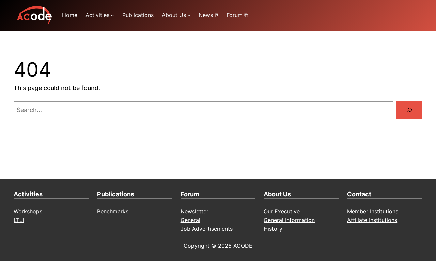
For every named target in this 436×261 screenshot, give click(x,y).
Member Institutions (372, 211)
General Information (289, 220)
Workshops (28, 211)
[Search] (409, 110)
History (273, 228)
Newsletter (194, 211)
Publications (115, 194)
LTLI (19, 220)
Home (69, 15)
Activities (28, 194)
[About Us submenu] (189, 15)
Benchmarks (112, 211)
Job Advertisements (207, 228)
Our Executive (282, 211)
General (190, 220)
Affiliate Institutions (372, 220)
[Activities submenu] (112, 15)
